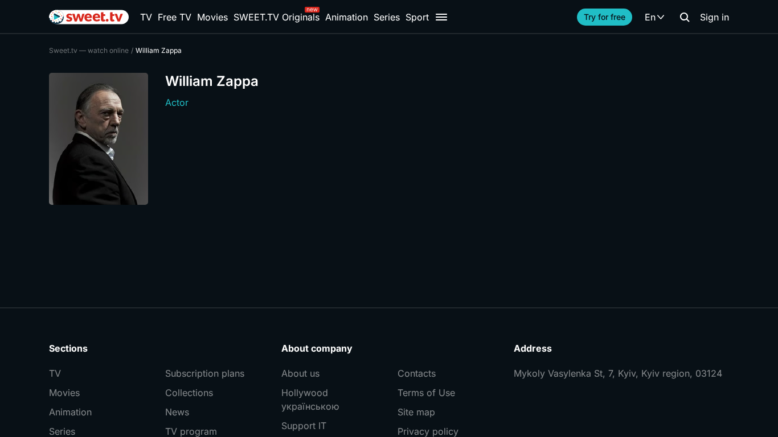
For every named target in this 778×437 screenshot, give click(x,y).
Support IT (303, 425)
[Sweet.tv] (89, 17)
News (177, 412)
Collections (189, 392)
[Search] (684, 17)
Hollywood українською (310, 399)
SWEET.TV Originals (277, 17)
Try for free (604, 17)
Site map (416, 412)
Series (387, 17)
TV (146, 17)
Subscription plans (204, 373)
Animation (346, 17)
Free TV (174, 17)
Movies (212, 17)
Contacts (417, 373)
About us (300, 373)
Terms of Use (426, 392)
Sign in (714, 17)
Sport (417, 17)
